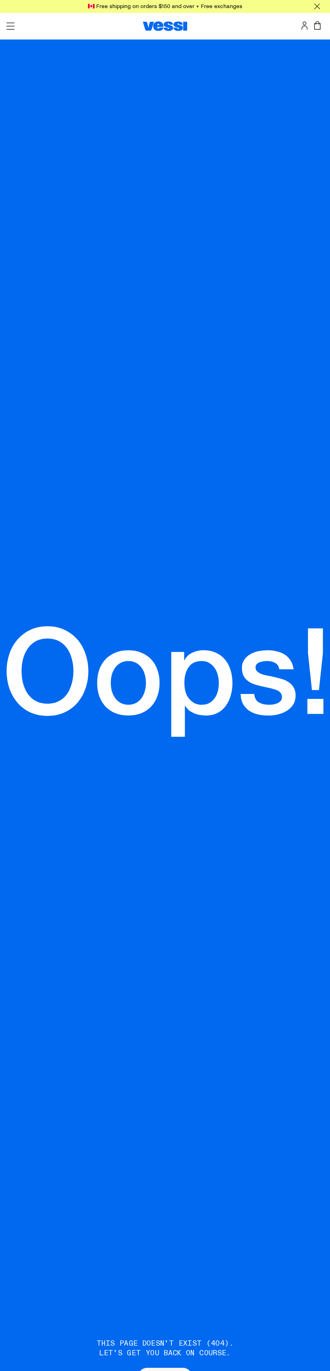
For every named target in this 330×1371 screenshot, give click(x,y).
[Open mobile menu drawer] (10, 26)
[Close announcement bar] (317, 6)
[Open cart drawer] (319, 25)
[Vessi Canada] (165, 26)
